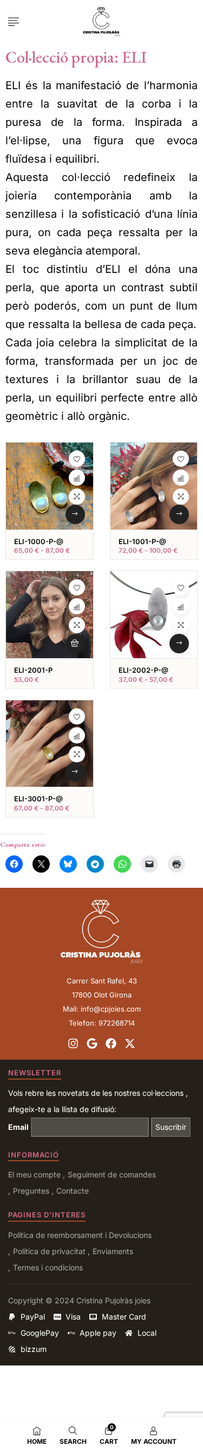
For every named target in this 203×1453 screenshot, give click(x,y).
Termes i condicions (48, 1267)
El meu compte (34, 1174)
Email (18, 1126)
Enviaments (113, 1251)
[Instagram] (73, 1043)
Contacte (72, 1190)
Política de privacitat (49, 1251)
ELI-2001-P (33, 670)
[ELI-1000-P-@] (49, 486)
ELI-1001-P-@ (142, 541)
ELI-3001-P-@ (38, 798)
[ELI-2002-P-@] (154, 614)
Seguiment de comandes (112, 1174)
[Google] (92, 1043)
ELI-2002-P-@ (143, 670)
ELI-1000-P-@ (38, 541)
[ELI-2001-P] (49, 614)
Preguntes (31, 1190)
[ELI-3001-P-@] (49, 743)
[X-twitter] (130, 1043)
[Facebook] (111, 1043)
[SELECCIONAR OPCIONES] (75, 514)
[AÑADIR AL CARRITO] (75, 643)
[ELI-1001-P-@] (154, 486)
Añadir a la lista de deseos (77, 459)
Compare (77, 478)
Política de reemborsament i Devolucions (80, 1235)
